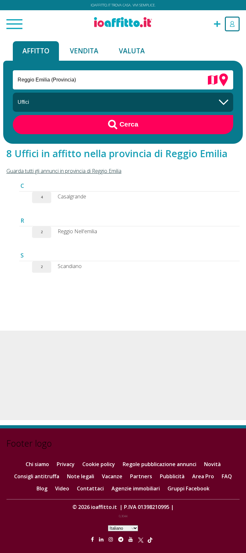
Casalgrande (72, 196)
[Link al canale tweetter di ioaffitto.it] (141, 539)
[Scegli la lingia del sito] (123, 527)
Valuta (132, 50)
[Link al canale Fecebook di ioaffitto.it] (93, 539)
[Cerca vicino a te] (223, 79)
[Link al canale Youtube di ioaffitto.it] (131, 539)
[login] (232, 24)
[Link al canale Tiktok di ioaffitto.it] (150, 539)
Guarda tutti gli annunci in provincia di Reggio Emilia (63, 170)
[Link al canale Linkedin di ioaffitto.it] (102, 539)
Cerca (128, 123)
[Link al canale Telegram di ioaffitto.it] (121, 539)
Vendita (84, 50)
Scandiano (70, 266)
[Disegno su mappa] (212, 79)
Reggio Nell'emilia (77, 231)
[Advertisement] (123, 375)
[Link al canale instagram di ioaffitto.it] (111, 539)
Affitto (35, 50)
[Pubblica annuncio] (217, 23)
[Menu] (14, 25)
